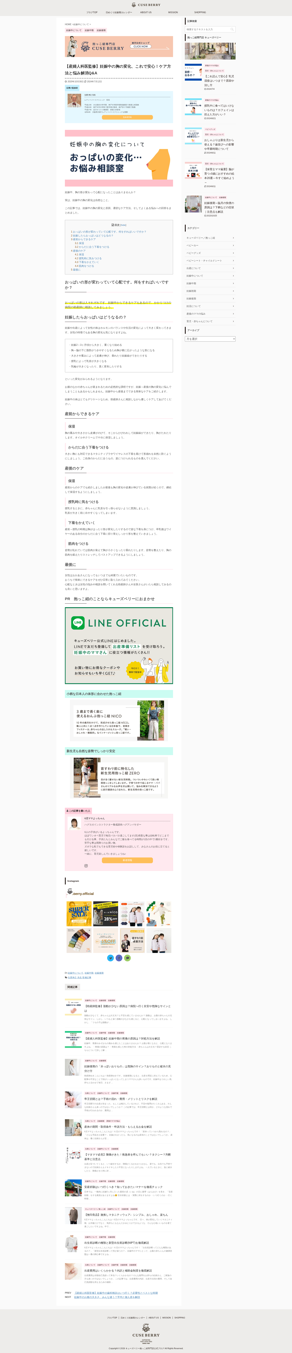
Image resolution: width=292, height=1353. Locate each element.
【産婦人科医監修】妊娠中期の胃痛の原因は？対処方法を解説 (122, 1038)
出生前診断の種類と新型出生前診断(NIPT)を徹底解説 (116, 1242)
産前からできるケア (83, 239)
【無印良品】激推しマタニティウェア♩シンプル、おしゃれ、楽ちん (126, 1214)
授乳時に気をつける (88, 258)
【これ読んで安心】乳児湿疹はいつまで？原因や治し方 (219, 81)
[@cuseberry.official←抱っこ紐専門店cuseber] (132, 913)
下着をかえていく (87, 262)
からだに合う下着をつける (92, 246)
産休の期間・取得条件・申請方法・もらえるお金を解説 (118, 1126)
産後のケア (78, 250)
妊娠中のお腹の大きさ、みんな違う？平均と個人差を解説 (107, 1297)
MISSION (173, 12)
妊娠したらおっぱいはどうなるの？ (92, 235)
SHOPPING (200, 12)
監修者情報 (127, 117)
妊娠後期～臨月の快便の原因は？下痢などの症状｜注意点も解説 (219, 207)
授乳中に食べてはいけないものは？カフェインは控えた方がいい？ (219, 110)
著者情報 (127, 860)
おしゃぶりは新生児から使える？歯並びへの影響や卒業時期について (219, 144)
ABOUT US (146, 12)
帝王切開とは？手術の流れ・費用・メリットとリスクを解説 (120, 1098)
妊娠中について (75, 973)
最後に (76, 269)
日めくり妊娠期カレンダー (119, 12)
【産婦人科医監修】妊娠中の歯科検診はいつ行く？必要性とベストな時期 (116, 1292)
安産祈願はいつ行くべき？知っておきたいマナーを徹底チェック (123, 1187)
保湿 (79, 243)
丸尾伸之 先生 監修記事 (79, 977)
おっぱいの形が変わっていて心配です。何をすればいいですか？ (109, 231)
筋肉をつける (84, 265)
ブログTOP (92, 12)
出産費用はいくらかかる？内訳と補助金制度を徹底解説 (118, 1270)
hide (123, 225)
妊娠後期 (99, 973)
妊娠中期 (89, 973)
